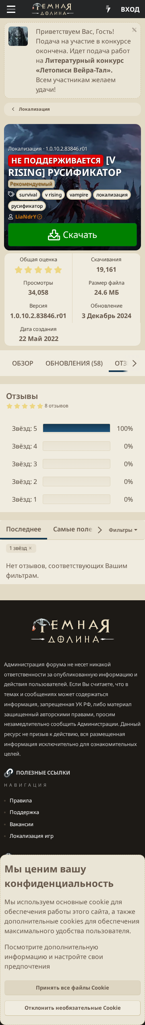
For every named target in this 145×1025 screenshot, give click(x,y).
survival (28, 194)
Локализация (25, 148)
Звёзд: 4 (24, 446)
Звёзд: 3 (24, 463)
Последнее (23, 529)
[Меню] (11, 9)
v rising (53, 194)
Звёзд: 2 (24, 481)
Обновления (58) (74, 363)
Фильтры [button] (121, 529)
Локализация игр (32, 835)
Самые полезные (80, 529)
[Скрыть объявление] (133, 31)
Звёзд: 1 (24, 499)
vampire (79, 194)
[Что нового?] (108, 9)
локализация (112, 194)
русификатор (27, 206)
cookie (99, 901)
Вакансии (21, 824)
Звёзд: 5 (24, 428)
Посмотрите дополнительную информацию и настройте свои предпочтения (53, 956)
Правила (21, 800)
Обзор (22, 363)
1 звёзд (18, 548)
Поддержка (24, 812)
